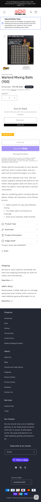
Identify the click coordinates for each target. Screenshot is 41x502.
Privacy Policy (9, 382)
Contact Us (8, 392)
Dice (6, 323)
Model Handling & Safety (13, 343)
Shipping (13, 90)
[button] (4, 12)
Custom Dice (9, 338)
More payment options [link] (20, 154)
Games (7, 328)
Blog (6, 362)
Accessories (9, 333)
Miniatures (8, 318)
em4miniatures (17, 498)
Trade (6, 411)
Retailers (7, 387)
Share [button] (6, 251)
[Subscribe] (33, 452)
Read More (6, 280)
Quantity (5, 93)
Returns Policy (9, 377)
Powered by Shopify (28, 498)
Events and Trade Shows (13, 367)
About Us (7, 357)
